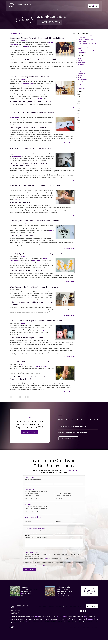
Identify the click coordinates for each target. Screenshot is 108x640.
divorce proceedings (40, 366)
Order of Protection (82, 79)
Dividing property (14, 117)
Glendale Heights (92, 618)
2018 (78, 113)
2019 (78, 110)
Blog (57, 9)
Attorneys (24, 9)
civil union (36, 192)
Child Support (81, 64)
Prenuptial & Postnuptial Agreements (87, 84)
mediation (36, 616)
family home (15, 291)
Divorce (22, 115)
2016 (78, 118)
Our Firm (17, 9)
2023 (78, 101)
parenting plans (16, 156)
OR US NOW (92, 606)
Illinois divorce (14, 329)
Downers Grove (59, 618)
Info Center (50, 9)
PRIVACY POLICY (81, 627)
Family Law (22, 188)
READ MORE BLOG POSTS (68, 438)
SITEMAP (96, 627)
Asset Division (22, 323)
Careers (80, 9)
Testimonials (42, 9)
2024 (78, 99)
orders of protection (20, 153)
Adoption (80, 58)
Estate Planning (23, 223)
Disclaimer (39, 565)
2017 (78, 115)
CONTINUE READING (29, 432)
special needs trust (26, 227)
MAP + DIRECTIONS (27, 595)
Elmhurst (73, 618)
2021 (78, 106)
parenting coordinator (27, 83)
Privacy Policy (46, 565)
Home (10, 9)
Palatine (90, 619)
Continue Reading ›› (68, 70)
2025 (78, 96)
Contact (63, 9)
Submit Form (29, 569)
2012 (78, 127)
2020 (78, 108)
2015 (78, 120)
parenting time (36, 260)
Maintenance (81, 75)
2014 (78, 122)
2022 (78, 103)
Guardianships (81, 73)
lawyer (30, 297)
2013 (78, 125)
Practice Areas (32, 9)
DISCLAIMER (73, 627)
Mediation (26, 46)
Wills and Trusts (82, 88)
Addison (86, 616)
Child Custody (23, 40)
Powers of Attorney (82, 81)
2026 (78, 94)
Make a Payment (71, 9)
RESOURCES (90, 627)
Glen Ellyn (85, 618)
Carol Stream (32, 618)
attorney (39, 98)
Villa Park (30, 621)
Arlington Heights (64, 616)
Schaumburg (24, 621)
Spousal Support (82, 86)
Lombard (57, 616)
